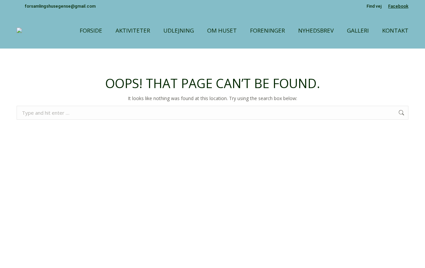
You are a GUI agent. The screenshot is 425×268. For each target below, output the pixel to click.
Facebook (398, 6)
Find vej (374, 6)
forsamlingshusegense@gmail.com (60, 6)
